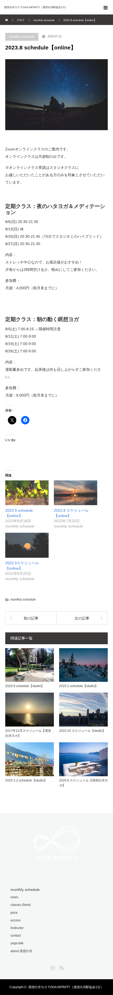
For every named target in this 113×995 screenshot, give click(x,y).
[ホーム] (7, 16)
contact (16, 935)
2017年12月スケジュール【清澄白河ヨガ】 (28, 733)
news (14, 897)
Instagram (52, 967)
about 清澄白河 (21, 951)
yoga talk (17, 943)
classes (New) (21, 905)
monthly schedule (21, 37)
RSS (61, 967)
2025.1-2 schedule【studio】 (26, 780)
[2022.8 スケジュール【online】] (75, 492)
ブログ (20, 20)
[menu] (105, 7)
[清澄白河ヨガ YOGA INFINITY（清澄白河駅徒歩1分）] (48, 7)
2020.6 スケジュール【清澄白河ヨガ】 (83, 783)
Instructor (17, 928)
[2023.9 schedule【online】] (27, 492)
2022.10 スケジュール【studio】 (82, 731)
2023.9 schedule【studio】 (24, 686)
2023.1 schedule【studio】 (78, 686)
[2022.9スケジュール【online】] (27, 545)
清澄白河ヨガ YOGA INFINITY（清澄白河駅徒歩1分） (66, 987)
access (15, 920)
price (14, 913)
